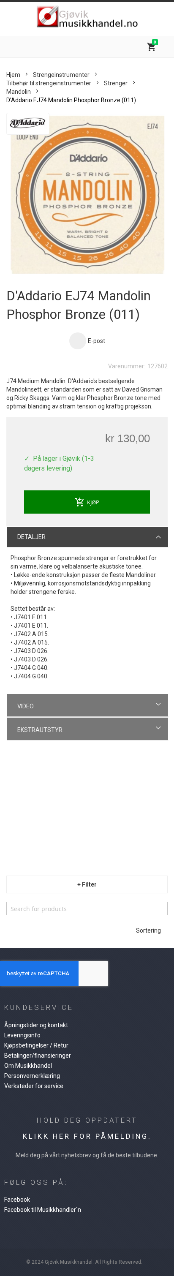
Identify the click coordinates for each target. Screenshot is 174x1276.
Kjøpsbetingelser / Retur (36, 1045)
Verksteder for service (33, 1086)
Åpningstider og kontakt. (36, 1025)
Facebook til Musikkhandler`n (42, 1209)
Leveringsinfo (22, 1035)
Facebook (17, 1199)
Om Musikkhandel (28, 1065)
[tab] (88, 536)
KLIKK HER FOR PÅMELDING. (87, 1136)
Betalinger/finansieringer (37, 1055)
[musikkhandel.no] (87, 17)
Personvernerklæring (32, 1075)
